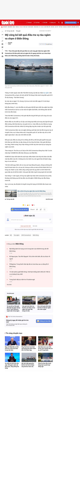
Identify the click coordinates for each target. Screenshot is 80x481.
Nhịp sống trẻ (47, 26)
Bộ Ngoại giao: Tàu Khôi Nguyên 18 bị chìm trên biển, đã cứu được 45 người (29, 258)
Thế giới (21, 26)
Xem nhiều (10, 26)
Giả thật (78, 26)
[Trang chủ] (2, 27)
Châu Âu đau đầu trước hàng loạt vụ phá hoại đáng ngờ (44, 365)
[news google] (46, 44)
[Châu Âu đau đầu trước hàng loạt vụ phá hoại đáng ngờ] (45, 357)
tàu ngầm (46, 93)
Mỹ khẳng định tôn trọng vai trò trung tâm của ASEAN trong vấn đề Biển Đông (28, 250)
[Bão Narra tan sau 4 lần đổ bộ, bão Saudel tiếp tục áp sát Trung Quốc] (45, 341)
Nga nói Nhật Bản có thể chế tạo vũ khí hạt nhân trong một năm (12, 348)
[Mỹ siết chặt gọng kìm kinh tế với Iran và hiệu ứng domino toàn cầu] (29, 357)
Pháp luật (25, 26)
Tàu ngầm (16, 235)
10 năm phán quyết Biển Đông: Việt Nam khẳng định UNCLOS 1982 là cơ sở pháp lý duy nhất (29, 273)
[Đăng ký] (44, 321)
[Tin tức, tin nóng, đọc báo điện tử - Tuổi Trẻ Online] (7, 22)
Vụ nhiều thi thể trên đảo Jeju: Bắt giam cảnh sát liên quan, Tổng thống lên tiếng (12, 366)
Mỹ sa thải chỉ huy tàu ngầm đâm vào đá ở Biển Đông (31, 191)
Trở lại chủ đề (10, 31)
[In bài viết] (2, 56)
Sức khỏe (73, 26)
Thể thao (60, 26)
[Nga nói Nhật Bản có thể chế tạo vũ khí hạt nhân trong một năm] (12, 341)
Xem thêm (9, 284)
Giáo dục (65, 26)
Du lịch (42, 26)
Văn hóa (52, 26)
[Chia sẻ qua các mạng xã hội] (44, 209)
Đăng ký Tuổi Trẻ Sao (70, 22)
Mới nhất (5, 26)
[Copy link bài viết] (40, 209)
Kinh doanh (30, 26)
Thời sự (17, 26)
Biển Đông (36, 235)
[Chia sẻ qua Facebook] (37, 209)
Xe (39, 26)
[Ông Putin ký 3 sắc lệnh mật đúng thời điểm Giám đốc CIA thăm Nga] (29, 341)
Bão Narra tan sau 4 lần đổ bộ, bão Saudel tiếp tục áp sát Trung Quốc (45, 348)
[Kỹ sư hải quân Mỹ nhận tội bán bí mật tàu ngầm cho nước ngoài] (44, 300)
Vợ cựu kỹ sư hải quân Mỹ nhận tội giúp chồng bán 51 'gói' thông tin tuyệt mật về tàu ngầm (13, 308)
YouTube (37, 22)
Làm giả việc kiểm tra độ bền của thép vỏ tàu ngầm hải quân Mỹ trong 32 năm (28, 308)
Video (14, 26)
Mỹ (11, 235)
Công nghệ (36, 26)
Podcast (30, 22)
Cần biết (45, 22)
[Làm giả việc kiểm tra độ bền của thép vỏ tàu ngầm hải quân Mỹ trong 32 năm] (29, 300)
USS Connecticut (26, 235)
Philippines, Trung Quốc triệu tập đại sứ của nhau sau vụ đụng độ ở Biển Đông (29, 265)
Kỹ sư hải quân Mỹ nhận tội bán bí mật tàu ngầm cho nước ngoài (44, 307)
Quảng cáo (53, 22)
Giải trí (56, 26)
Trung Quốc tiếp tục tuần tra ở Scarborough (22, 279)
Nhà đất (69, 26)
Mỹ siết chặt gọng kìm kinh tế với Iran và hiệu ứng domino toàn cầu (28, 365)
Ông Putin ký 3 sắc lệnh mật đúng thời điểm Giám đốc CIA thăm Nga (29, 348)
